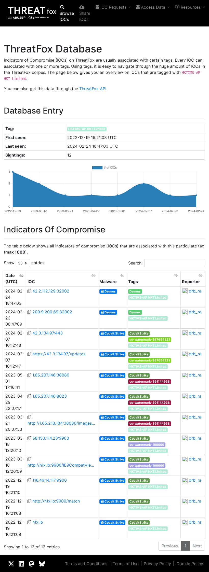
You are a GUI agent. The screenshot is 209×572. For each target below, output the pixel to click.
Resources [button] (190, 7)
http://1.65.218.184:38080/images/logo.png (62, 423)
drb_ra (195, 291)
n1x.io (37, 522)
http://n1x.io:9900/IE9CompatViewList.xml (62, 465)
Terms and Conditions (86, 563)
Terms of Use (125, 563)
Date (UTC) (11, 278)
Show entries (24, 262)
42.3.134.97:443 (47, 333)
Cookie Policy (189, 563)
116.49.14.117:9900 (49, 480)
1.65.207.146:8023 (49, 396)
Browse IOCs (67, 16)
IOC (31, 281)
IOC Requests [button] (113, 7)
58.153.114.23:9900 (50, 438)
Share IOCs (84, 16)
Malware (108, 281)
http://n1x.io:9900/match (56, 501)
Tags (133, 281)
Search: (135, 263)
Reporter (191, 281)
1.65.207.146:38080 (50, 375)
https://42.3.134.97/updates (58, 353)
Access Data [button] (153, 7)
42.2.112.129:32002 (50, 291)
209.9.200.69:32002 (52, 311)
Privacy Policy (157, 563)
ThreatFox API (92, 88)
